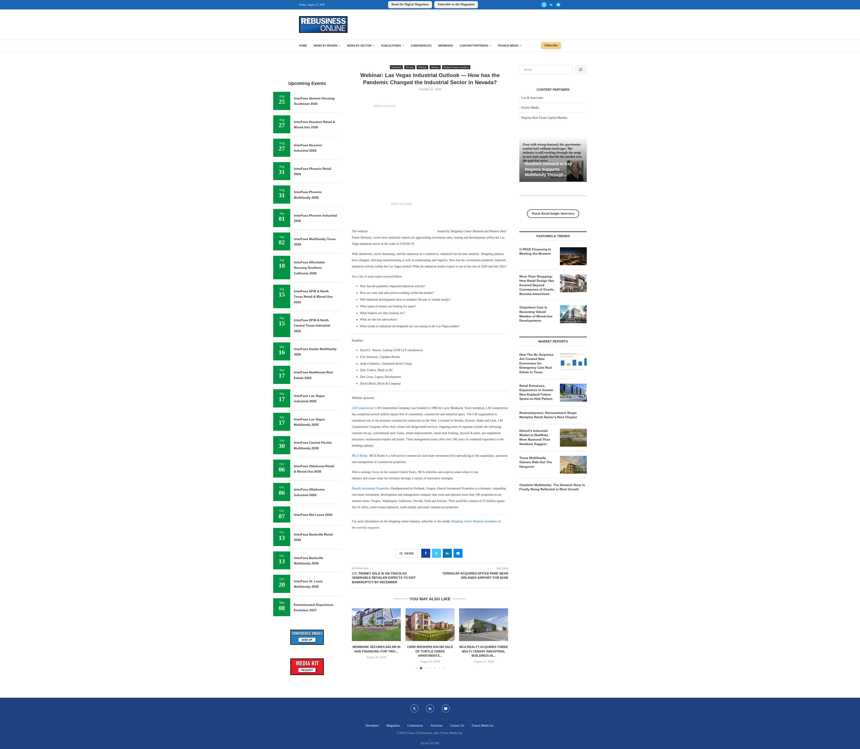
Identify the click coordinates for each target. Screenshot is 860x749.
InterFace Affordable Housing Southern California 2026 (309, 267)
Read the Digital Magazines (410, 4)
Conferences (421, 45)
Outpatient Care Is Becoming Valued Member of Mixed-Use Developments (536, 314)
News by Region (326, 45)
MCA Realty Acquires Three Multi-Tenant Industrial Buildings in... (430, 651)
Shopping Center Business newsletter (474, 521)
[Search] (581, 69)
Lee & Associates (532, 97)
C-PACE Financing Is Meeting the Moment (535, 252)
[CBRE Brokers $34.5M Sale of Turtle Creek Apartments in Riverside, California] (376, 624)
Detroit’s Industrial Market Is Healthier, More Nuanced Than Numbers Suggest (534, 437)
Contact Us (457, 725)
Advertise (436, 725)
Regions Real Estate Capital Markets (544, 117)
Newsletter (372, 725)
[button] (358, 638)
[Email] (558, 4)
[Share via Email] (458, 553)
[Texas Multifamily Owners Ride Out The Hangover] (573, 465)
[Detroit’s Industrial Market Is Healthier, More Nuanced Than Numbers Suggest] (573, 438)
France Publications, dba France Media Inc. (434, 733)
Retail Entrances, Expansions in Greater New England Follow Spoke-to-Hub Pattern (536, 392)
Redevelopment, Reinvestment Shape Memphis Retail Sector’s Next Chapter (548, 415)
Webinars (445, 45)
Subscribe (551, 45)
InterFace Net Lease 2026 (313, 515)
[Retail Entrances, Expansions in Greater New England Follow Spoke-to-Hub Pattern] (573, 393)
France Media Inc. (483, 725)
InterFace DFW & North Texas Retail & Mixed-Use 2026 (313, 296)
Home (303, 45)
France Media (508, 45)
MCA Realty (360, 455)
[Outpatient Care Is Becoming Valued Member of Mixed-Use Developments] (573, 314)
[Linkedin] (551, 4)
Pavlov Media (530, 107)
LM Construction (363, 408)
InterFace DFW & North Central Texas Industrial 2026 (312, 325)
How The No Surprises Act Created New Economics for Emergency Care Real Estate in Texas (536, 363)
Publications (391, 45)
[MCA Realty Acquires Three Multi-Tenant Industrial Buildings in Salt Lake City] (429, 624)
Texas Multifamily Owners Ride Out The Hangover (535, 462)
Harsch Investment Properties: (371, 488)
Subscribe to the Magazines (456, 4)
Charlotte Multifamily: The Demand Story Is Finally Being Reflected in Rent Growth (552, 487)
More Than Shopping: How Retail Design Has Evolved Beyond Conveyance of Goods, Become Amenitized (537, 285)
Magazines (393, 725)
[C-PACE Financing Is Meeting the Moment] (573, 256)
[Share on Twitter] (436, 553)
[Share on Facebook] (425, 553)
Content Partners (474, 45)
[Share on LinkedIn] (447, 553)
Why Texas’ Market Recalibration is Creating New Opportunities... (548, 169)
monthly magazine (368, 527)
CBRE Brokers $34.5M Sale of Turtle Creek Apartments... (376, 651)
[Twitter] (544, 4)
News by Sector (359, 45)
